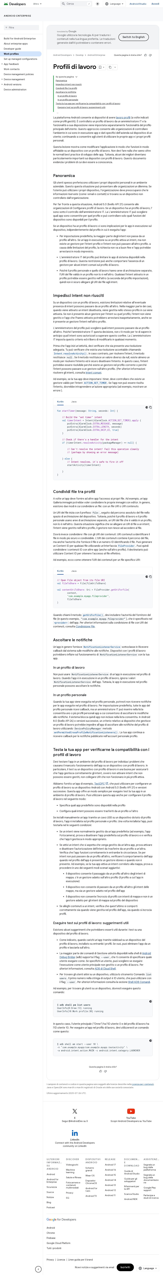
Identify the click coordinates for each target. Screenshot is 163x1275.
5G (67, 1197)
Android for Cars (91, 1189)
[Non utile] (150, 55)
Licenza (61, 1259)
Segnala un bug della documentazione (151, 1178)
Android (51, 1174)
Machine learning (70, 1171)
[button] (21, 64)
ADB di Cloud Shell (105, 968)
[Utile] (145, 55)
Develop (79, 55)
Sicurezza (52, 1187)
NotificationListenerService (102, 646)
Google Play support (150, 1189)
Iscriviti (125, 1267)
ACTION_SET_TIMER (95, 382)
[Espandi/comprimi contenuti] (76, 77)
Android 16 (110, 1169)
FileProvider (126, 545)
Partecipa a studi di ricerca (151, 1196)
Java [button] (74, 401)
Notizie (50, 1197)
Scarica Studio (131, 1194)
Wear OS (90, 1175)
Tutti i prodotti (54, 1248)
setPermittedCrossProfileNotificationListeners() (85, 732)
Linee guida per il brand (80, 1259)
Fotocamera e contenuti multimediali (73, 1185)
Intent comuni (93, 372)
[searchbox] (21, 27)
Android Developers (62, 55)
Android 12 (110, 1190)
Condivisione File (85, 626)
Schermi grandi (89, 1169)
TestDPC (99, 783)
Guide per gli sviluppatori (130, 1180)
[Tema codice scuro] (147, 407)
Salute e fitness (73, 1177)
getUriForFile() (93, 615)
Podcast (51, 1207)
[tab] (60, 401)
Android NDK (130, 1199)
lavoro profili (123, 117)
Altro (36, 3)
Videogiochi (72, 1164)
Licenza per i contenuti (143, 1084)
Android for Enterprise (52, 1180)
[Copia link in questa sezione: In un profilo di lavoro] (88, 668)
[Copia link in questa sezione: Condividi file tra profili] (98, 492)
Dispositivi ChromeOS (91, 1182)
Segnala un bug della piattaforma (150, 1167)
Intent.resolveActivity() (70, 353)
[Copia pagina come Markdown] (110, 67)
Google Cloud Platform (58, 1243)
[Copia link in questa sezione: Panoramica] (78, 176)
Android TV (91, 1195)
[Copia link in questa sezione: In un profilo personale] (89, 695)
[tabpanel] (102, 442)
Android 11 (110, 1195)
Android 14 (110, 1180)
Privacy (69, 1192)
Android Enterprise (17, 15)
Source (50, 1192)
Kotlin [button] (60, 401)
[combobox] (76, 4)
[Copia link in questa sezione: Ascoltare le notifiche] (95, 640)
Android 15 (110, 1174)
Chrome (51, 1232)
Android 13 (110, 1185)
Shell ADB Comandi (139, 982)
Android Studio (138, 3)
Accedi (155, 3)
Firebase (51, 1238)
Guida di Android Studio (131, 1172)
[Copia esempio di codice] (150, 407)
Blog (49, 1202)
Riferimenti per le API (131, 1187)
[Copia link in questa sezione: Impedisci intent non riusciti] (107, 296)
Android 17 (110, 1164)
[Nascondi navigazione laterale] (38, 1269)
